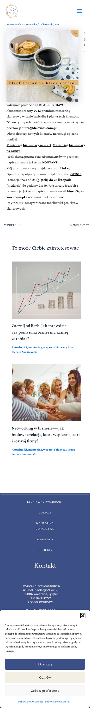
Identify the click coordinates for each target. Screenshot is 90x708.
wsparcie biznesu (54, 347)
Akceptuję (45, 664)
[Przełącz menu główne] (79, 11)
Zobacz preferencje (45, 690)
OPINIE (75, 174)
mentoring (35, 347)
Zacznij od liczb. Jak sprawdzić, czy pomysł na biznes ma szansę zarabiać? (40, 332)
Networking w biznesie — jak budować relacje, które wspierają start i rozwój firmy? (46, 435)
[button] (82, 615)
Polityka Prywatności (30, 701)
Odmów (45, 677)
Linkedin (66, 168)
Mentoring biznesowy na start (28, 145)
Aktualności (19, 347)
